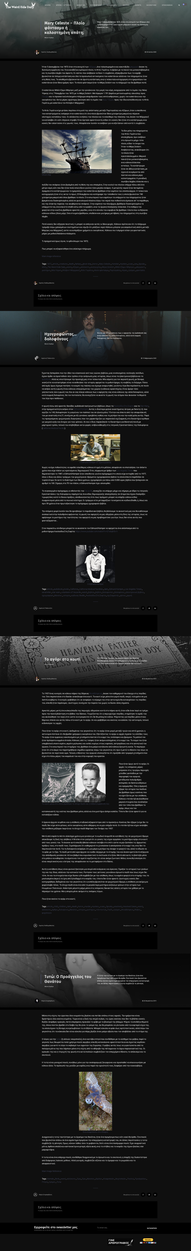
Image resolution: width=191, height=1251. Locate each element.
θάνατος (58, 595)
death (71, 264)
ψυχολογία (46, 913)
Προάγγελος (140, 1179)
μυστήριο (46, 270)
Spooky (142, 264)
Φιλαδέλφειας (95, 693)
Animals (50, 1179)
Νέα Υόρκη (56, 270)
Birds (57, 1179)
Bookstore (152, 5)
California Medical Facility (54, 428)
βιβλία (91, 592)
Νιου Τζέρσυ (108, 100)
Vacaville (88, 491)
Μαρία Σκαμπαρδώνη (47, 1001)
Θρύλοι (99, 1179)
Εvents (138, 5)
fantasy (78, 264)
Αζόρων (92, 67)
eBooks (126, 5)
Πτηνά (45, 1182)
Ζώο (84, 1179)
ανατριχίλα (96, 267)
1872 (49, 264)
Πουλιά (130, 1179)
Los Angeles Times (125, 470)
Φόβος (137, 909)
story (44, 267)
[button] (183, 4)
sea (135, 264)
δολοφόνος (119, 592)
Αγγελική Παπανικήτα (47, 358)
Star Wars (144, 406)
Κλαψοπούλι (108, 1179)
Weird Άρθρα (49, 37)
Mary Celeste (104, 264)
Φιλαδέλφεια (127, 909)
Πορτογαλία (115, 270)
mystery (123, 264)
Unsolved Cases (130, 906)
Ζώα (79, 1179)
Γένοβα (45, 96)
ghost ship (86, 264)
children (62, 906)
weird (69, 267)
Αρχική (48, 5)
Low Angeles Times (133, 589)
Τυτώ (59, 1182)
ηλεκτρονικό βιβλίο (135, 592)
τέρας (124, 270)
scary (130, 264)
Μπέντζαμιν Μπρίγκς (124, 267)
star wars (56, 592)
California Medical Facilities (91, 589)
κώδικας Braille (78, 595)
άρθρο (55, 909)
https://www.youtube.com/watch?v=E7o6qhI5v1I (96, 531)
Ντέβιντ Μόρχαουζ (71, 270)
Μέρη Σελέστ (108, 267)
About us (81, 5)
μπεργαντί (134, 67)
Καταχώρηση (152, 1228)
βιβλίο (98, 592)
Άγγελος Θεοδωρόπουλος (49, 52)
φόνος (123, 595)
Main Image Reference (51, 1171)
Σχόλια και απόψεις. (50, 295)
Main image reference (51, 256)
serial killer (46, 592)
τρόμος (131, 270)
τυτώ (58, 1039)
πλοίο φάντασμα (101, 270)
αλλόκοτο (85, 267)
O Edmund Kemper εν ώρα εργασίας (95, 462)
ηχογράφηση (47, 595)
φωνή (129, 595)
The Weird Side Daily (56, 267)
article (55, 264)
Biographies (95, 5)
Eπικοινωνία (167, 5)
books (66, 589)
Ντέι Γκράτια (87, 270)
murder (87, 906)
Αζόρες (76, 267)
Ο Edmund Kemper (95, 584)
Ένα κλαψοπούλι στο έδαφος (95, 1132)
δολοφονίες (107, 592)
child (56, 906)
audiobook (46, 379)
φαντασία (140, 270)
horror (95, 264)
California (74, 589)
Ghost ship (46, 175)
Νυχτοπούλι (120, 1179)
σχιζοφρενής (113, 595)
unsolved (117, 906)
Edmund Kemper (81, 409)
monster (115, 264)
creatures (63, 264)
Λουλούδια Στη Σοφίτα (124, 406)
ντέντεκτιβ (101, 909)
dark (106, 589)
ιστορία (66, 595)
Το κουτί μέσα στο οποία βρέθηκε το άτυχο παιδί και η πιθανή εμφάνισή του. (75, 804)
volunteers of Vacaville (71, 592)
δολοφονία (63, 909)
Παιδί (109, 909)
